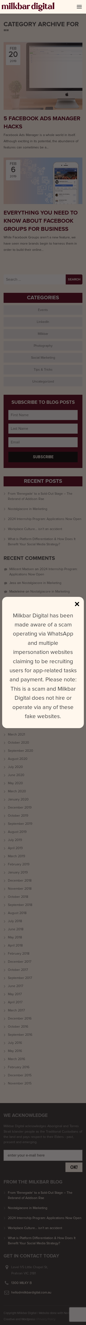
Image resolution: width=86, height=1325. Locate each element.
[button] (79, 6)
